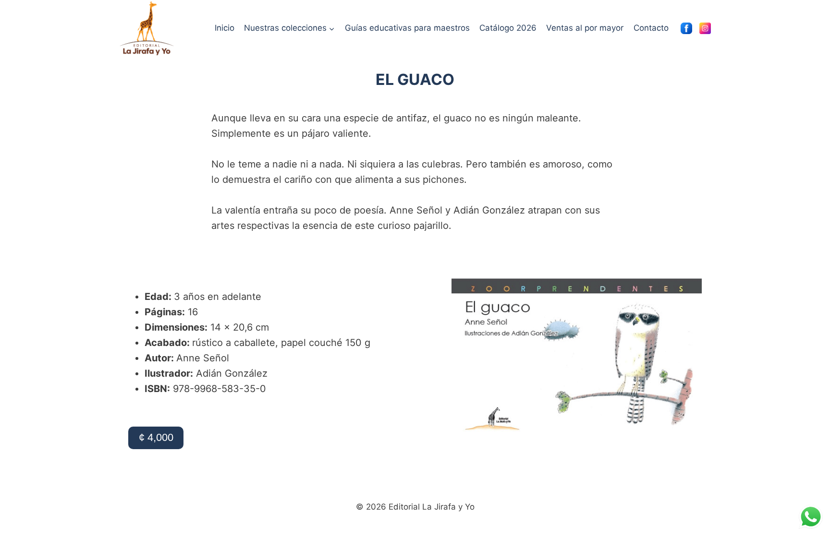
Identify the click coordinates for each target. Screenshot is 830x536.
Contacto (651, 28)
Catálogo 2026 (508, 28)
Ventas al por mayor (584, 28)
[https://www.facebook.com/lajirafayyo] (686, 28)
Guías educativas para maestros (407, 28)
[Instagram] (705, 28)
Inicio (224, 28)
